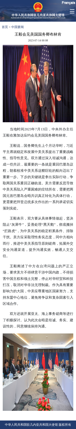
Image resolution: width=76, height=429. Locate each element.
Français (68, 3)
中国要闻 (17, 27)
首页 (5, 27)
